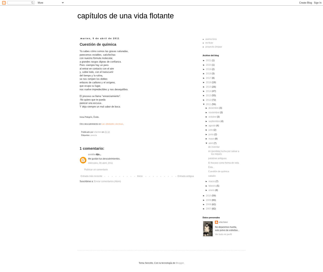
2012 (209, 100)
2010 (209, 195)
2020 (209, 65)
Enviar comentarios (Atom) (107, 181)
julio (211, 130)
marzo (212, 181)
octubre (213, 117)
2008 (209, 204)
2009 (209, 200)
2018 (209, 73)
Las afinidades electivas (112, 124)
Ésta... (211, 167)
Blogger (180, 263)
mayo (212, 138)
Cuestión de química (218, 171)
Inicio (140, 176)
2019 (209, 69)
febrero (212, 186)
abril (211, 143)
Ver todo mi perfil (223, 234)
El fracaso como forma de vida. (223, 163)
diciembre (214, 108)
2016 (209, 82)
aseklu (91, 154)
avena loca (211, 39)
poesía (94, 135)
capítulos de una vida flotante (125, 16)
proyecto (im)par (213, 46)
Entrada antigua (186, 176)
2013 (209, 95)
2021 (209, 60)
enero (212, 190)
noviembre (214, 112)
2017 (209, 78)
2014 (209, 91)
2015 (209, 87)
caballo (212, 176)
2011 (209, 104)
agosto (212, 125)
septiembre (215, 121)
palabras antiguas (217, 158)
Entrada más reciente (91, 176)
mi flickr (209, 43)
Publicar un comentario (96, 169)
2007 (209, 208)
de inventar (214, 147)
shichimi (223, 222)
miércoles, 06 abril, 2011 (100, 163)
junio (211, 134)
